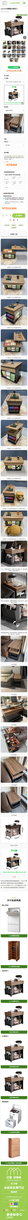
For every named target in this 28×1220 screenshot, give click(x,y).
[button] (14, 75)
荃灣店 (19, 156)
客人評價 (14, 1184)
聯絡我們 (14, 1192)
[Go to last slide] (3, 27)
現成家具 (6, 11)
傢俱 (23, 885)
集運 (15, 1217)
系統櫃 (12, 885)
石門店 (13, 156)
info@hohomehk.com (14, 1197)
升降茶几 (21, 225)
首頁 (2, 11)
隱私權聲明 (14, 1206)
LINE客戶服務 (15, 3)
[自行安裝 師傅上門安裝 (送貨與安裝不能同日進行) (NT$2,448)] (14, 145)
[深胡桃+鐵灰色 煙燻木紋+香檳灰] (14, 110)
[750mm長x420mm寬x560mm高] (14, 81)
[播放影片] (24, 37)
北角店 (16, 156)
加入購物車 (19, 215)
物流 (20, 1217)
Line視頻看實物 (15, 67)
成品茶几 (14, 225)
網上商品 (7, 225)
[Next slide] (25, 27)
